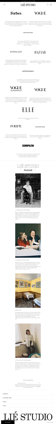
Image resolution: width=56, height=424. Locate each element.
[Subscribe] (39, 382)
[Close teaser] (14, 420)
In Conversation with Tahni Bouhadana (23, 360)
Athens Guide (18, 310)
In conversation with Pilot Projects (22, 260)
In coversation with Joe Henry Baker (22, 209)
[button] (4, 4)
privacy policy (38, 386)
